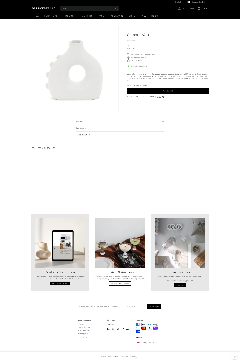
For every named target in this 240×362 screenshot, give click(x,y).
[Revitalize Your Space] (60, 243)
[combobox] (89, 8)
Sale (143, 16)
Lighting (87, 16)
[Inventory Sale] (180, 243)
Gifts (132, 16)
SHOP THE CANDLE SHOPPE (120, 283)
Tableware (116, 16)
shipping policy (83, 334)
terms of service (83, 331)
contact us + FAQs (84, 327)
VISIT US (180, 285)
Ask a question (83, 135)
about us (81, 324)
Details (79, 121)
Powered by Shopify (129, 357)
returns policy (82, 337)
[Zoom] (74, 69)
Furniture (51, 16)
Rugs (101, 16)
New (36, 16)
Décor (70, 16)
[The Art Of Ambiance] (120, 243)
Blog (154, 16)
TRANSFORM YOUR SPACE (60, 283)
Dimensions (81, 128)
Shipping (130, 85)
